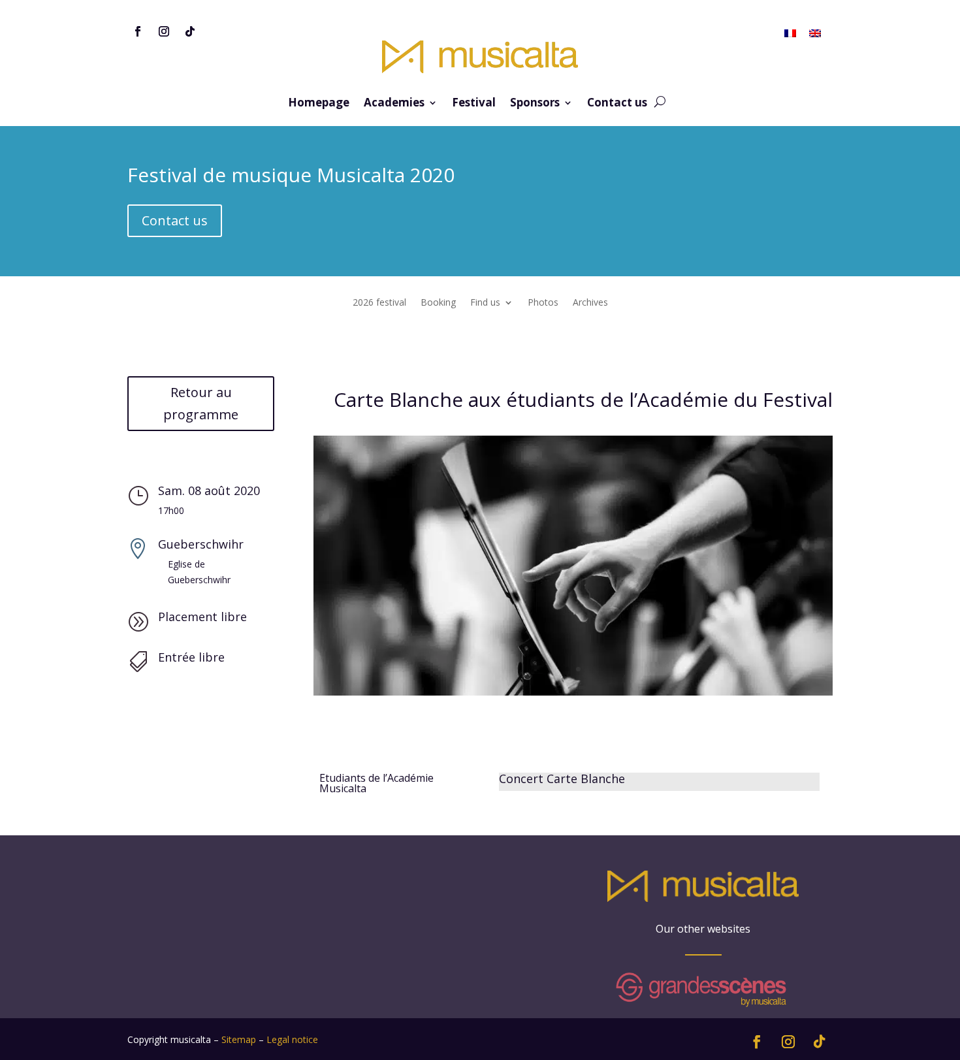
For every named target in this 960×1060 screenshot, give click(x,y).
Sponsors (535, 104)
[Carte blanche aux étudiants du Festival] (573, 695)
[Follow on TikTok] (190, 31)
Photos (543, 303)
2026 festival (379, 303)
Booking (438, 303)
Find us (485, 303)
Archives (590, 303)
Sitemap (238, 1039)
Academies (394, 104)
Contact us (617, 104)
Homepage (318, 104)
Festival (474, 104)
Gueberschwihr (201, 544)
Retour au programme (200, 403)
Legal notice (292, 1039)
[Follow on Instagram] (163, 31)
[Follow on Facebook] (137, 31)
